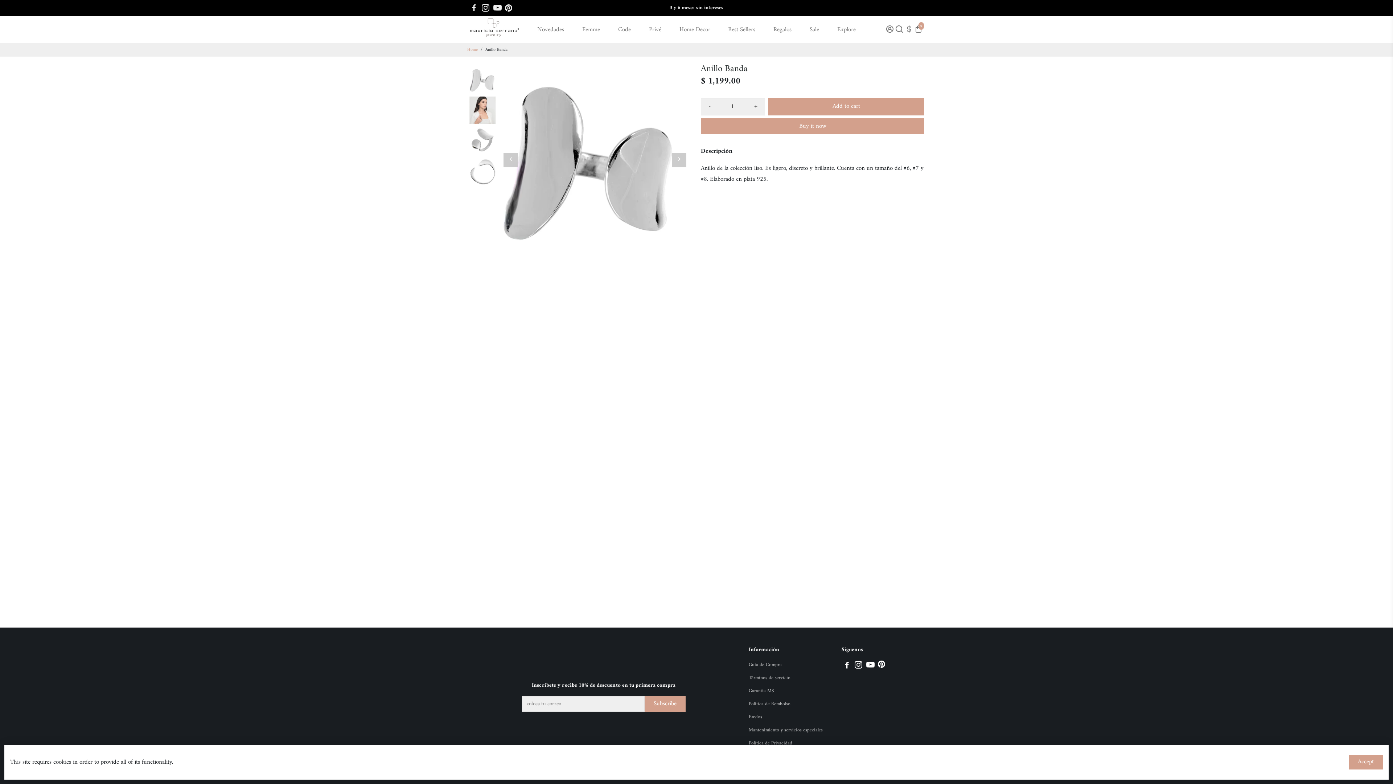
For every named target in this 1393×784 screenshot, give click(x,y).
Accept (1366, 761)
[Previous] (511, 160)
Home (472, 50)
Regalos (782, 29)
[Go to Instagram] (485, 8)
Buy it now (812, 126)
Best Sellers (741, 29)
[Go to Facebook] (474, 8)
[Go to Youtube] (497, 8)
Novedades (550, 29)
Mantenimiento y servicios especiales (786, 730)
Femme (591, 29)
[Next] (679, 160)
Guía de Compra (765, 665)
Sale (814, 29)
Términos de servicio (769, 678)
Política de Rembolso (769, 704)
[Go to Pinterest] (508, 8)
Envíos (755, 717)
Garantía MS (761, 691)
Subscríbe (665, 703)
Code (624, 29)
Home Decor (694, 29)
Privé (655, 29)
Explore (846, 29)
